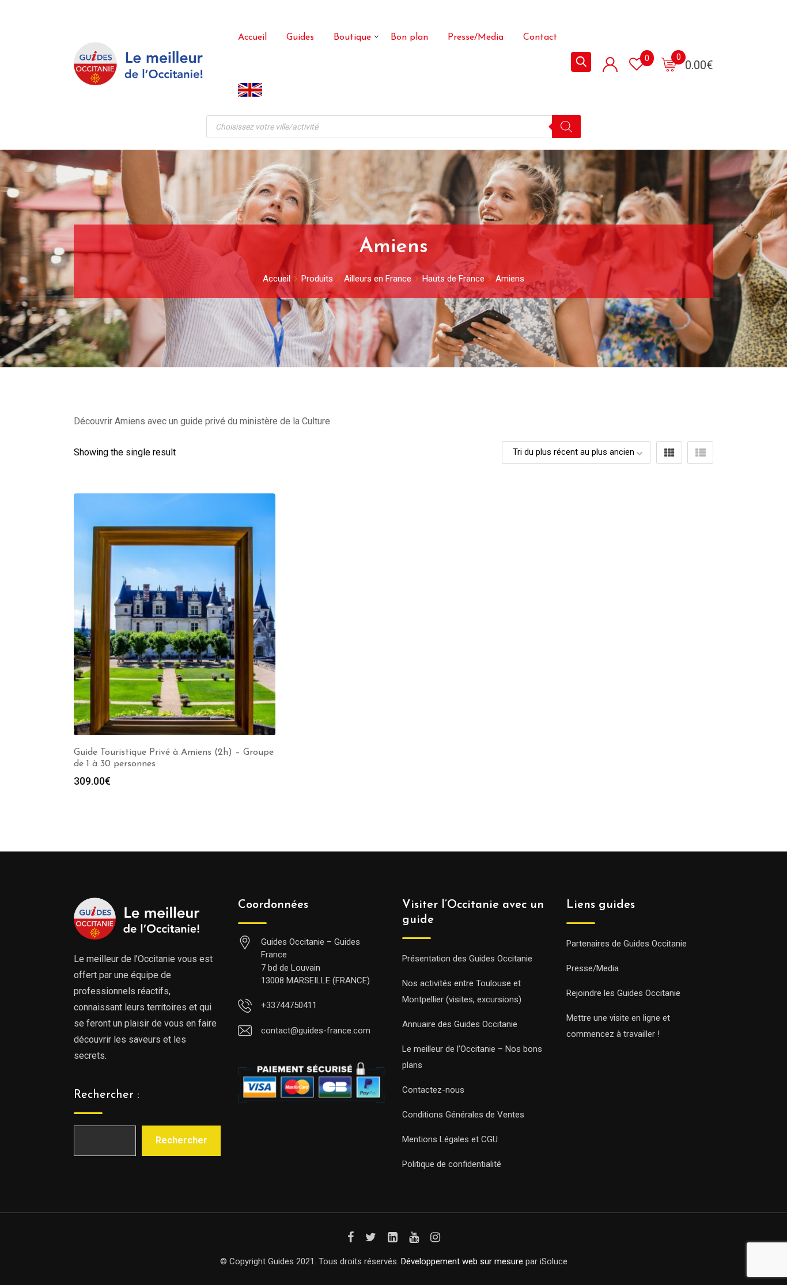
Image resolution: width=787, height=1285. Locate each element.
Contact (540, 37)
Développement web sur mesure (462, 1261)
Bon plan (409, 37)
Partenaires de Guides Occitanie (626, 943)
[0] (668, 64)
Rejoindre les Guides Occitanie (623, 993)
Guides (300, 37)
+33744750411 (289, 1005)
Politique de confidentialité (451, 1164)
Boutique (352, 37)
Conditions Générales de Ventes (463, 1114)
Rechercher (181, 1140)
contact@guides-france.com (315, 1030)
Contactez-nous (433, 1090)
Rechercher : (106, 1095)
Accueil (252, 37)
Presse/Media (476, 37)
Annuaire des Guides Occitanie (459, 1024)
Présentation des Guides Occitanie (467, 958)
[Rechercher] (566, 126)
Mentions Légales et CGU (450, 1139)
